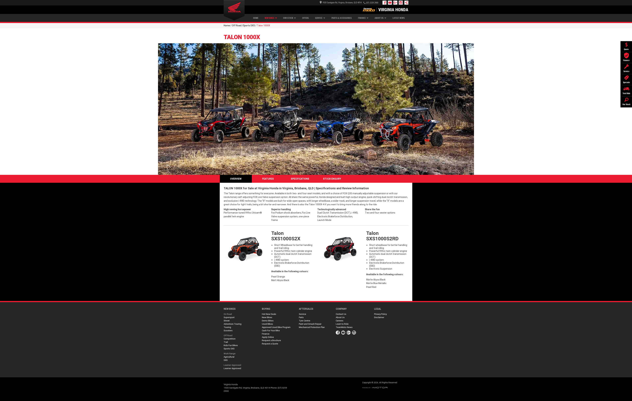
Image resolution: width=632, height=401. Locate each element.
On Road (228, 314)
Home (255, 18)
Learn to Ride (342, 324)
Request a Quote (270, 343)
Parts (301, 317)
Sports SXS (249, 25)
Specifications (300, 178)
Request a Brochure (271, 340)
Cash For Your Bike (271, 330)
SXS (226, 360)
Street (227, 320)
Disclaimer (379, 317)
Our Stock (288, 18)
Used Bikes (267, 324)
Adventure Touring (232, 324)
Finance (362, 18)
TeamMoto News (344, 327)
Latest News (399, 18)
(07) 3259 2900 (372, 2)
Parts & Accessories (341, 18)
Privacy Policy (380, 314)
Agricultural (229, 356)
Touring (227, 327)
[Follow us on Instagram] (401, 3)
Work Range (230, 353)
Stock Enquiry (332, 178)
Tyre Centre (304, 320)
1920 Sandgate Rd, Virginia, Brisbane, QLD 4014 (342, 2)
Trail (226, 342)
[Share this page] (405, 3)
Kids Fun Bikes (231, 345)
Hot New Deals (269, 314)
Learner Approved (232, 365)
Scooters (228, 330)
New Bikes (269, 18)
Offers (305, 18)
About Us (379, 18)
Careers (339, 320)
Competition (230, 338)
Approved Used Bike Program (276, 327)
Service (318, 18)
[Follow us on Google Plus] (396, 3)
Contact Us (341, 314)
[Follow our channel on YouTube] (390, 3)
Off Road (236, 25)
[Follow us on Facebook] (385, 3)
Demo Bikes (268, 320)
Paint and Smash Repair (310, 324)
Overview (235, 178)
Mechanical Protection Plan (312, 327)
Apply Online (268, 337)
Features (268, 178)
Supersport (229, 317)
